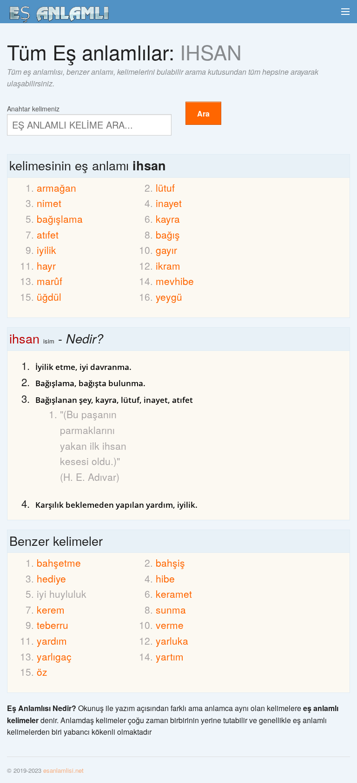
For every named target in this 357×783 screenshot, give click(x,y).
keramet (174, 594)
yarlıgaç (54, 656)
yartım (170, 656)
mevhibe (175, 281)
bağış (168, 234)
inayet (169, 203)
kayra (168, 219)
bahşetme (59, 562)
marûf (49, 281)
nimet (49, 203)
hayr (46, 265)
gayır (166, 250)
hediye (51, 578)
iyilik (46, 250)
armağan (56, 187)
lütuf (165, 187)
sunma (171, 609)
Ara (203, 113)
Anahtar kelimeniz (33, 108)
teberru (52, 625)
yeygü (169, 297)
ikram (168, 265)
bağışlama (60, 219)
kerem (51, 609)
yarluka (172, 640)
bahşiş (170, 562)
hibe (165, 578)
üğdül (49, 297)
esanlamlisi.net (63, 770)
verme (170, 625)
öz (42, 672)
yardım (52, 640)
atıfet (48, 234)
